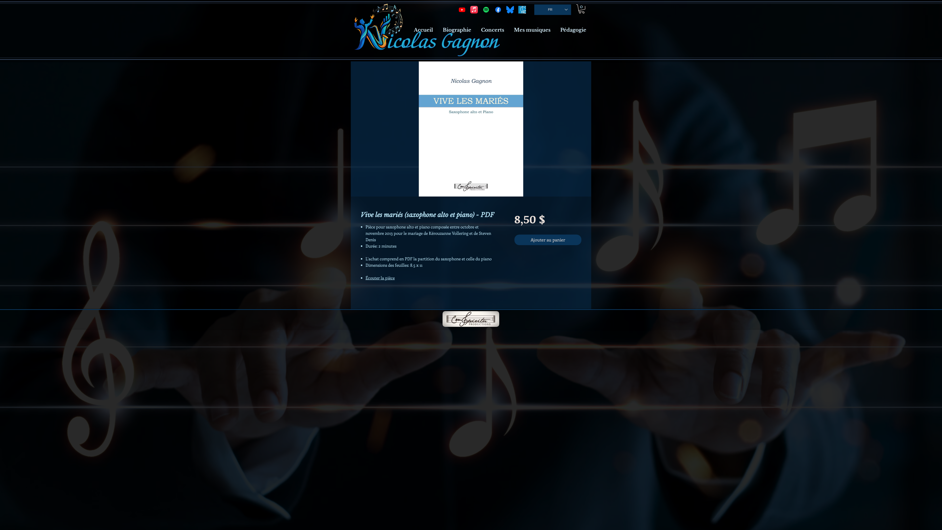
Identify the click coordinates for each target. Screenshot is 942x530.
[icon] (522, 9)
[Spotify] (486, 9)
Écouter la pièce (380, 277)
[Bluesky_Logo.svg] (510, 9)
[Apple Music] (474, 9)
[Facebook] (498, 9)
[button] (581, 8)
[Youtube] (462, 9)
